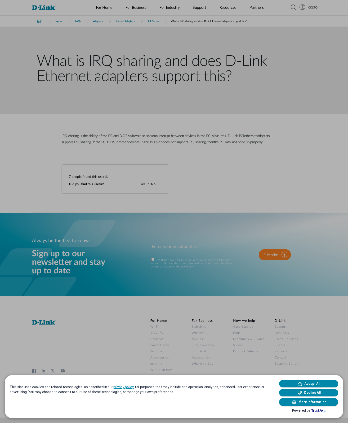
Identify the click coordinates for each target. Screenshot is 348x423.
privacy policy (123, 387)
